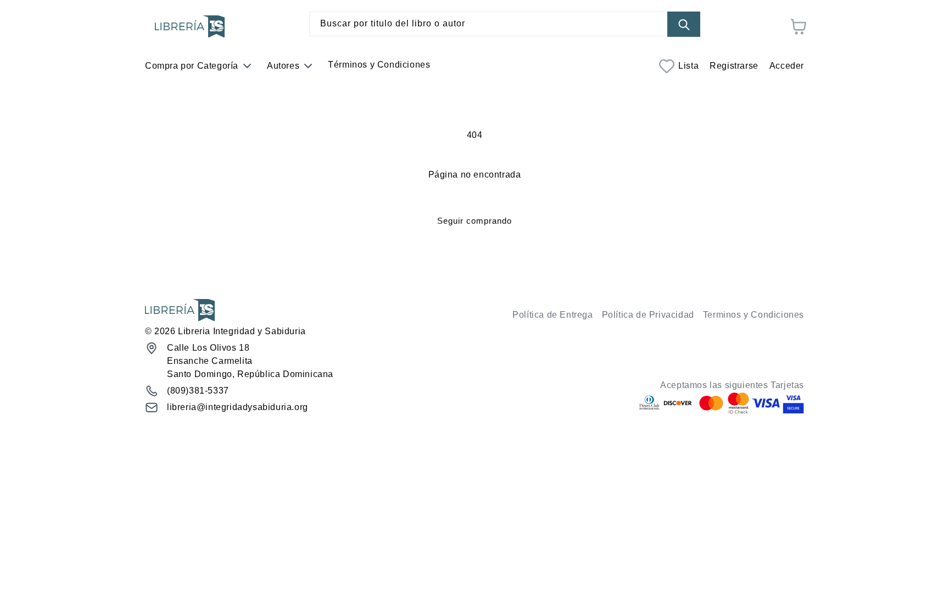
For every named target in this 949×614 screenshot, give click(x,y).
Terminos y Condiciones (753, 314)
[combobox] (504, 24)
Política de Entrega (552, 314)
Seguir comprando (474, 220)
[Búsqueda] (683, 24)
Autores (283, 65)
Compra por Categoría (191, 65)
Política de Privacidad (648, 314)
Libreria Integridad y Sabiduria (242, 331)
